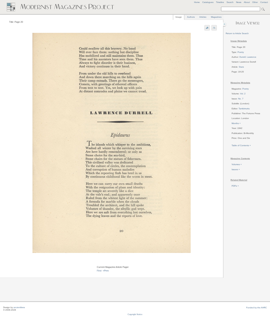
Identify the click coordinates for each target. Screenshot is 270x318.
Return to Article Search (237, 33)
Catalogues (207, 2)
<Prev (106, 270)
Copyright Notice (135, 314)
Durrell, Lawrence (247, 57)
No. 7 (240, 99)
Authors (191, 17)
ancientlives (19, 307)
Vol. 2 (243, 93)
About (247, 2)
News (238, 2)
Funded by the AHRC (256, 307)
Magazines (216, 17)
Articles (202, 17)
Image (179, 17)
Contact (264, 2)
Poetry (241, 52)
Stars (241, 67)
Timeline (220, 2)
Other (255, 2)
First (99, 270)
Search (230, 2)
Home (197, 2)
